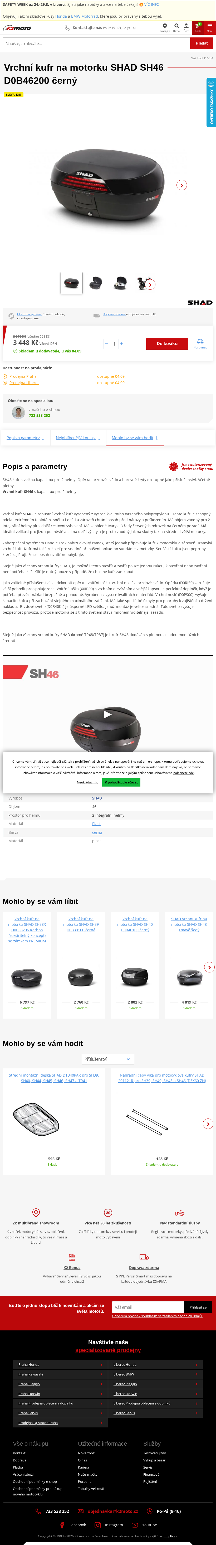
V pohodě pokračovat (121, 782)
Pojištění (150, 1481)
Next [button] (181, 185)
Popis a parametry (23, 437)
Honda (61, 16)
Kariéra (83, 1467)
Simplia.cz (170, 1536)
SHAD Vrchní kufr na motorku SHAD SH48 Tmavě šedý (189, 924)
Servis (148, 1467)
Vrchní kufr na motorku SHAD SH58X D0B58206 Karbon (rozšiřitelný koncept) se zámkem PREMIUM (27, 929)
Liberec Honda (125, 1364)
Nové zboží (86, 1453)
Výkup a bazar (154, 1460)
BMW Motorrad (84, 16)
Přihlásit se (198, 1307)
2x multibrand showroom (36, 1223)
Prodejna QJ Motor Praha (38, 1422)
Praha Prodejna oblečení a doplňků (45, 1403)
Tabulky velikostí (91, 1488)
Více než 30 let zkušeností (108, 1223)
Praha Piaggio (29, 1384)
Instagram (113, 1524)
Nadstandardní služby (180, 1223)
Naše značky (87, 1474)
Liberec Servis (124, 1413)
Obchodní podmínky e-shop (35, 1481)
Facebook (77, 1524)
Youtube (149, 1524)
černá (97, 832)
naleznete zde (183, 773)
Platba (18, 1467)
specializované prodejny (108, 1350)
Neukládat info (87, 782)
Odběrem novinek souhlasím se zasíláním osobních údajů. (157, 1316)
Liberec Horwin (125, 1393)
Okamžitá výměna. (29, 314)
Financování (152, 1474)
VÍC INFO (152, 4)
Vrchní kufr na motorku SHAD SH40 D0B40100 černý (135, 924)
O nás (82, 1460)
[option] (108, 185)
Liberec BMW (124, 1374)
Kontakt (19, 1453)
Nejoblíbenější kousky (76, 437)
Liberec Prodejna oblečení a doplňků (142, 1403)
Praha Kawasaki (30, 1374)
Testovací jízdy (154, 1453)
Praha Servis (28, 1413)
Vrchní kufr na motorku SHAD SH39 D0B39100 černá (81, 924)
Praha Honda (28, 1364)
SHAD (97, 798)
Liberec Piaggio (125, 1384)
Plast (96, 823)
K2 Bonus (71, 1267)
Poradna (84, 1481)
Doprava (19, 1460)
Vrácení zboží (23, 1474)
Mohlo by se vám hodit (132, 437)
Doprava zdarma (114, 314)
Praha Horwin (29, 1393)
